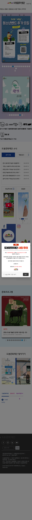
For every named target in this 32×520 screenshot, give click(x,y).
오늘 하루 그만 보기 (10, 274)
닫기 (26, 274)
